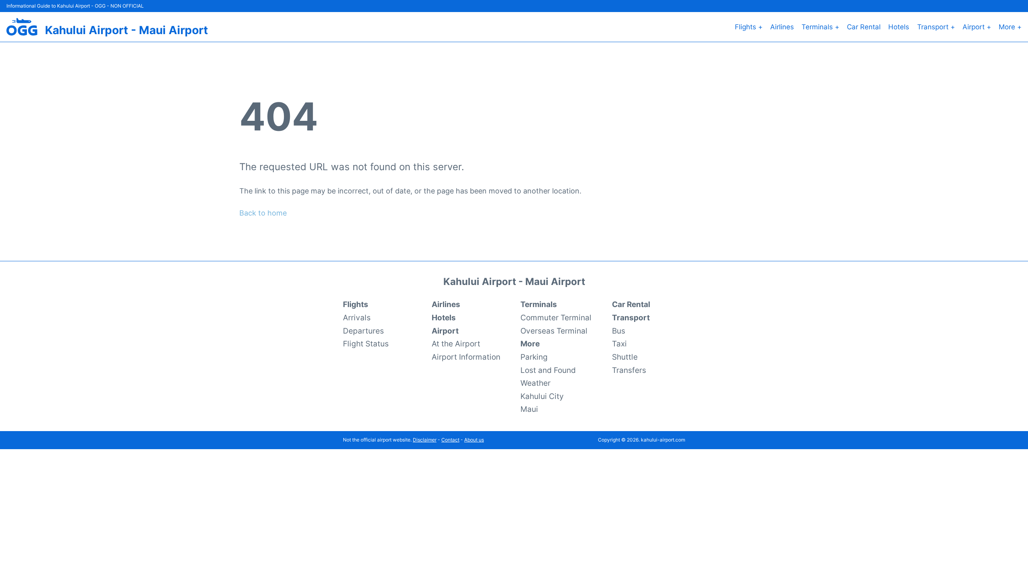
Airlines (782, 27)
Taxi (619, 343)
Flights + (749, 27)
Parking (534, 357)
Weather (535, 383)
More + (1010, 27)
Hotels (898, 27)
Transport (631, 317)
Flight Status (366, 343)
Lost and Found (548, 370)
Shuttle (625, 357)
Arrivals (357, 317)
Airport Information (466, 357)
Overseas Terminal (553, 331)
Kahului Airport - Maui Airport (126, 30)
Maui (529, 409)
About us (474, 440)
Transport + (936, 27)
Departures (363, 331)
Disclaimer (424, 440)
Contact (450, 440)
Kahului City (542, 396)
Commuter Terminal (556, 317)
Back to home (263, 213)
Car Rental (864, 27)
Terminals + (820, 27)
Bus (618, 331)
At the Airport (456, 343)
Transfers (629, 370)
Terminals (538, 304)
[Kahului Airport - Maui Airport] (21, 27)
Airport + (977, 27)
